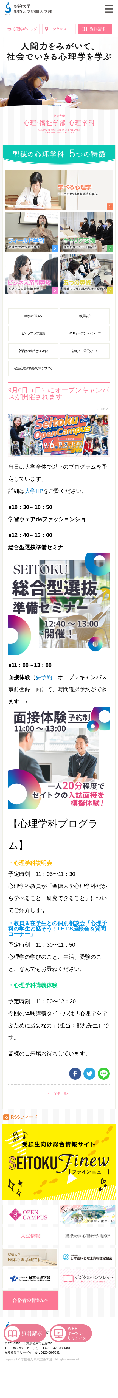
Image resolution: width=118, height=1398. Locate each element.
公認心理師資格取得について (33, 368)
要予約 (44, 677)
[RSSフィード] (6, 1119)
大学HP (34, 491)
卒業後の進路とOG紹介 (33, 351)
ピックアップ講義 (32, 333)
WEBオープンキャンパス (85, 333)
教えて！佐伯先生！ (85, 351)
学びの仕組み (33, 316)
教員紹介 (85, 316)
